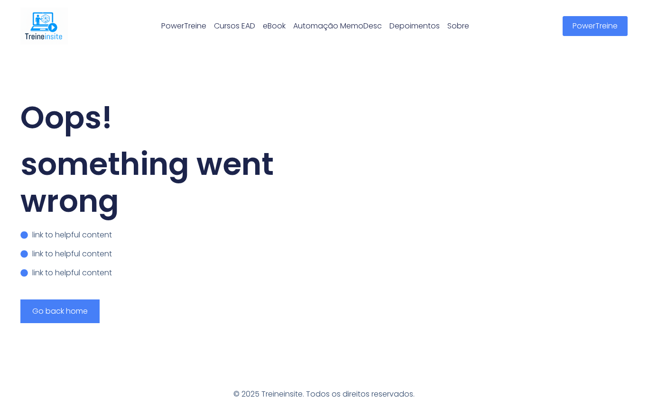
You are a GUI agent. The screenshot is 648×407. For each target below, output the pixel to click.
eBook (274, 25)
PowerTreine (183, 25)
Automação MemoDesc (337, 25)
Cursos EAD (234, 25)
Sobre (458, 25)
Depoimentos (414, 25)
